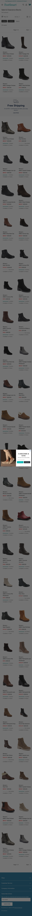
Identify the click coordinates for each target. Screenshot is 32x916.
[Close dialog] (30, 450)
